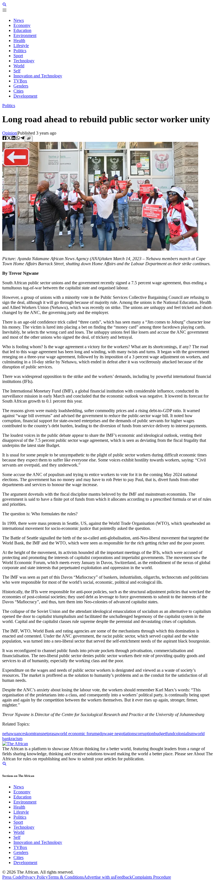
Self (16, 837)
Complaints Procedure (151, 877)
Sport (18, 822)
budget (160, 733)
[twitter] (9, 138)
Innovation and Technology (37, 842)
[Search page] (4, 5)
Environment (24, 802)
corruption (145, 733)
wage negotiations (120, 733)
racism (16, 738)
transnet (41, 733)
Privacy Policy (35, 877)
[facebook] (4, 138)
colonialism (184, 733)
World (18, 832)
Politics (8, 105)
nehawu (9, 733)
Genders (20, 852)
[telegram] (22, 138)
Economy (22, 791)
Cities (18, 857)
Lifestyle (21, 812)
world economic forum (77, 733)
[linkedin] (13, 138)
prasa (52, 733)
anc (19, 733)
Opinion (9, 133)
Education (22, 797)
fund (170, 733)
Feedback (123, 877)
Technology (23, 827)
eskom (28, 733)
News (18, 786)
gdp (100, 733)
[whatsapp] (18, 138)
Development (25, 862)
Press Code (12, 877)
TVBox (20, 847)
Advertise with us (99, 877)
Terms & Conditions (66, 877)
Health (19, 807)
